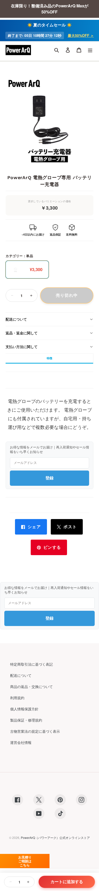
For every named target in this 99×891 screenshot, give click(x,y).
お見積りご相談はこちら (24, 861)
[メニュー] (90, 50)
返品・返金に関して (22, 332)
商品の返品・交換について (31, 686)
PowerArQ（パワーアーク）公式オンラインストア (55, 837)
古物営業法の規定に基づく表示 (35, 731)
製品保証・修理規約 (26, 720)
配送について (16, 319)
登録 (49, 478)
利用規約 (17, 697)
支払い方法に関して (22, 346)
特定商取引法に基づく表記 (31, 664)
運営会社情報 (20, 742)
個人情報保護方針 (24, 708)
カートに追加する (67, 881)
